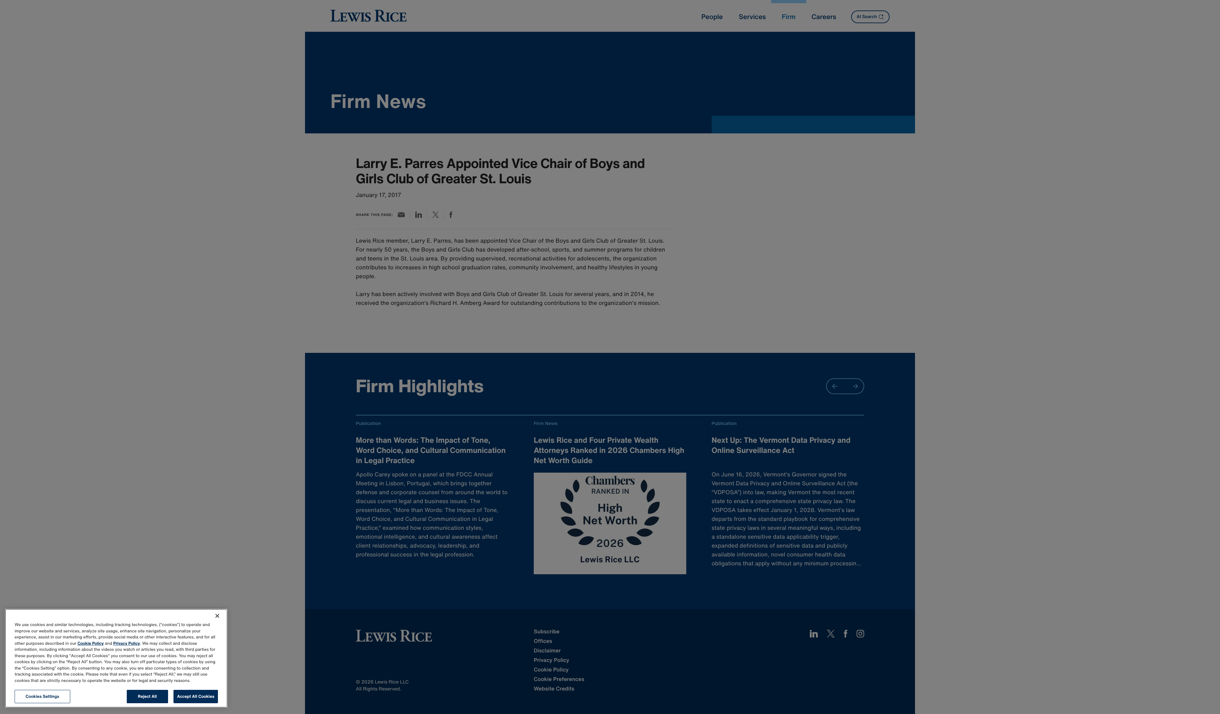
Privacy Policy (126, 643)
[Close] (217, 616)
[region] (116, 658)
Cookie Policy (91, 643)
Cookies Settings (42, 696)
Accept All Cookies (195, 696)
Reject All (147, 696)
